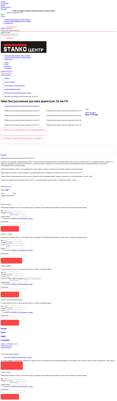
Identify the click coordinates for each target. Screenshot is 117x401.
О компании (8, 68)
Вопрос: (3, 248)
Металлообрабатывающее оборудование (17, 21)
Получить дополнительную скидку (22, 138)
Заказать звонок (11, 26)
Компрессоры (8, 23)
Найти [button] (10, 38)
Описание (4, 155)
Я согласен (12, 364)
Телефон (4, 213)
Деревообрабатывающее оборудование (17, 19)
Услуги (6, 64)
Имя (2, 211)
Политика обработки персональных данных (18, 357)
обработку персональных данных (22, 218)
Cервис (6, 62)
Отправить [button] (10, 294)
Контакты (7, 66)
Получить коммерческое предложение (24, 130)
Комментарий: (5, 216)
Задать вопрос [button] (11, 260)
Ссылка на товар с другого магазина (12, 278)
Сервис (3, 336)
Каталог (4, 328)
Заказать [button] (10, 229)
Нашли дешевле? (90, 112)
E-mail (3, 244)
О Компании (5, 340)
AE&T (7, 190)
